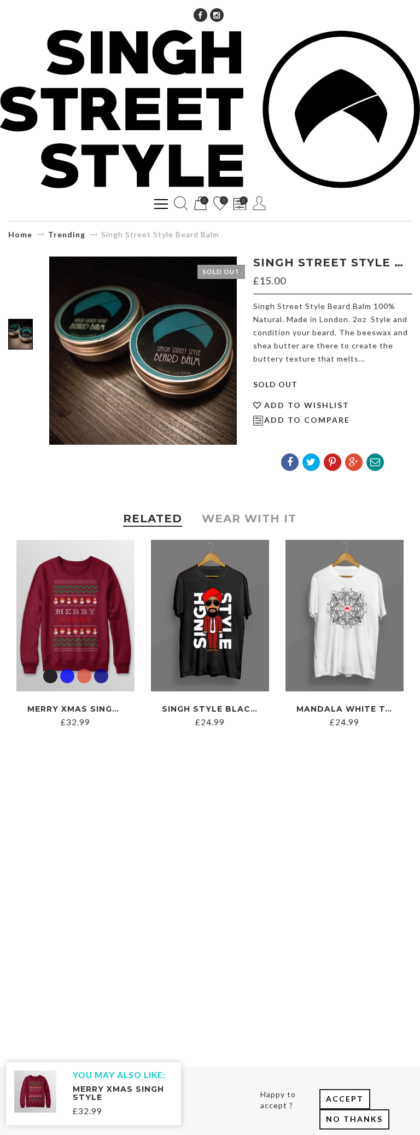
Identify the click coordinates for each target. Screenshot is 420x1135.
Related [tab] (152, 518)
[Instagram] (217, 15)
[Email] (375, 462)
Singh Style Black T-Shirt (229, 709)
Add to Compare (307, 420)
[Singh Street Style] (210, 109)
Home (20, 234)
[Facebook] (200, 15)
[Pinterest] (332, 462)
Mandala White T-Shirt (356, 709)
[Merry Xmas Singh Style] (35, 1090)
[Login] (259, 203)
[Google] (354, 462)
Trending (66, 234)
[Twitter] (311, 462)
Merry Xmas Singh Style (89, 709)
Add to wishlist (306, 405)
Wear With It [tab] (249, 518)
